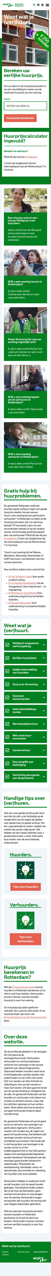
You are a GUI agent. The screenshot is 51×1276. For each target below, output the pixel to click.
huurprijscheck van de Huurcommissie (26, 1017)
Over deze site (24, 1252)
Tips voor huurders (25, 886)
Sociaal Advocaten (21, 603)
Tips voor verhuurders (25, 939)
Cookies (5, 1252)
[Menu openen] (47, 5)
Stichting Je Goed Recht (23, 593)
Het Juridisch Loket (21, 576)
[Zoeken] (34, 5)
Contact (5, 1255)
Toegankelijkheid (40, 1252)
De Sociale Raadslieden (23, 583)
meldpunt (32, 157)
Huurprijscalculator (24, 987)
